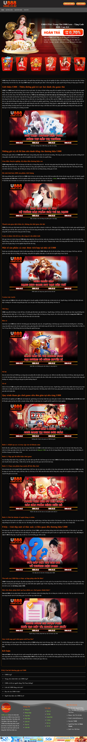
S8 (61, 302)
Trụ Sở (27, 724)
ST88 (3, 304)
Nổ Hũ (48, 714)
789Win (82, 302)
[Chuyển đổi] (3, 675)
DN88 (65, 302)
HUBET (15, 304)
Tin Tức (26, 10)
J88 (73, 302)
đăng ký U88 (41, 450)
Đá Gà (48, 723)
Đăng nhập (28, 712)
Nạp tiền (27, 715)
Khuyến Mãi (18, 10)
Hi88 (69, 302)
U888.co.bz (4, 715)
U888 (2, 10)
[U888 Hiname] (9, 3)
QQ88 (28, 304)
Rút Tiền (27, 718)
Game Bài (49, 717)
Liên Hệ (27, 727)
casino (54, 178)
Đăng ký (27, 709)
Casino (49, 720)
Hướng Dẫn (9, 10)
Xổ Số (48, 726)
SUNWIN (34, 304)
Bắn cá (49, 711)
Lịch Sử (27, 721)
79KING (8, 304)
